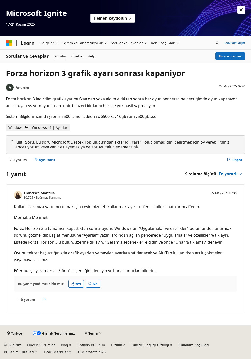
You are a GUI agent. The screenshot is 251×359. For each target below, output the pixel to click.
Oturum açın (234, 42)
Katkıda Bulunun (91, 345)
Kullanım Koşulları (194, 345)
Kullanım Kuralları (19, 352)
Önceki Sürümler (41, 345)
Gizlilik (116, 345)
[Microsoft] (9, 43)
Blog (64, 345)
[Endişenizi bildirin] (44, 299)
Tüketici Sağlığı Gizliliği (150, 345)
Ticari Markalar (55, 352)
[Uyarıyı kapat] (241, 10)
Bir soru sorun (230, 56)
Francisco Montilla (39, 193)
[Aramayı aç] (217, 43)
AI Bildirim (12, 345)
